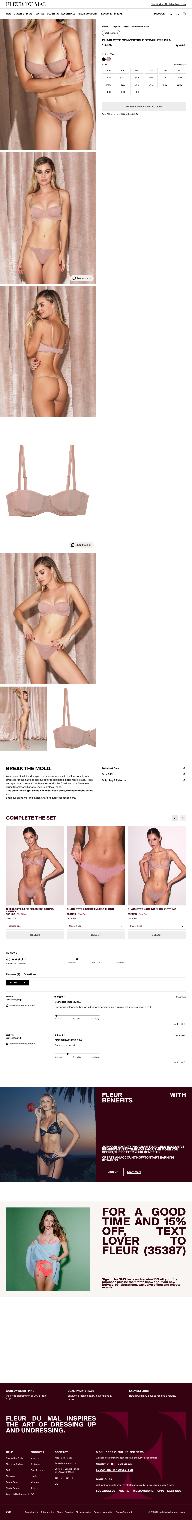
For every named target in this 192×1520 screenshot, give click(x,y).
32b (165, 70)
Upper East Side (169, 1491)
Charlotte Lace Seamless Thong (90, 909)
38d (137, 92)
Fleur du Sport (87, 14)
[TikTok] (62, 1479)
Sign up (113, 1172)
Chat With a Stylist (14, 1458)
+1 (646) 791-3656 (63, 1458)
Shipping (10, 1476)
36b (137, 85)
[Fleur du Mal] (26, 4)
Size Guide (180, 64)
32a (151, 70)
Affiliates (34, 1482)
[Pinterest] (67, 1479)
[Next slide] (183, 818)
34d (179, 78)
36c (151, 85)
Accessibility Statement (17, 1494)
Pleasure (106, 14)
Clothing (53, 14)
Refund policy (31, 1512)
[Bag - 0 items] (184, 14)
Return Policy (12, 1482)
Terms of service (65, 1512)
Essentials (68, 14)
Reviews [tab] (13, 975)
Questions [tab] (30, 975)
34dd (108, 85)
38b (108, 92)
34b (151, 78)
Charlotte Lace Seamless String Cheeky (30, 910)
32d (108, 78)
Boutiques (35, 1464)
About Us (34, 1458)
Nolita (124, 1491)
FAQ (8, 1470)
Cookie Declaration (125, 1512)
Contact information (103, 1512)
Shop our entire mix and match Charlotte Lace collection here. (41, 798)
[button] (48, 84)
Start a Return (12, 1488)
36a (123, 85)
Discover (160, 14)
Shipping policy (83, 1512)
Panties (39, 14)
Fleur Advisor (36, 1470)
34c (165, 78)
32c (179, 70)
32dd (122, 78)
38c (123, 92)
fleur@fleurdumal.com (65, 1463)
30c (123, 70)
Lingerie (19, 14)
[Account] (177, 14)
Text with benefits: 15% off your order (168, 4)
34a (137, 78)
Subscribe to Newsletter (114, 1470)
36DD (179, 85)
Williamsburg (143, 1491)
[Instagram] (56, 1479)
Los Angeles (105, 1491)
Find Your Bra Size (14, 1464)
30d (137, 70)
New (8, 14)
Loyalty (33, 1476)
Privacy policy (47, 1512)
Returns (34, 1488)
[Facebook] (73, 1479)
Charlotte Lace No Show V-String (152, 909)
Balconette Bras (140, 26)
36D (165, 85)
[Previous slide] (175, 818)
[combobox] (35, 926)
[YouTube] (56, 1485)
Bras (29, 14)
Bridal (118, 14)
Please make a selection (144, 107)
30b (108, 70)
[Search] (171, 14)
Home (105, 26)
